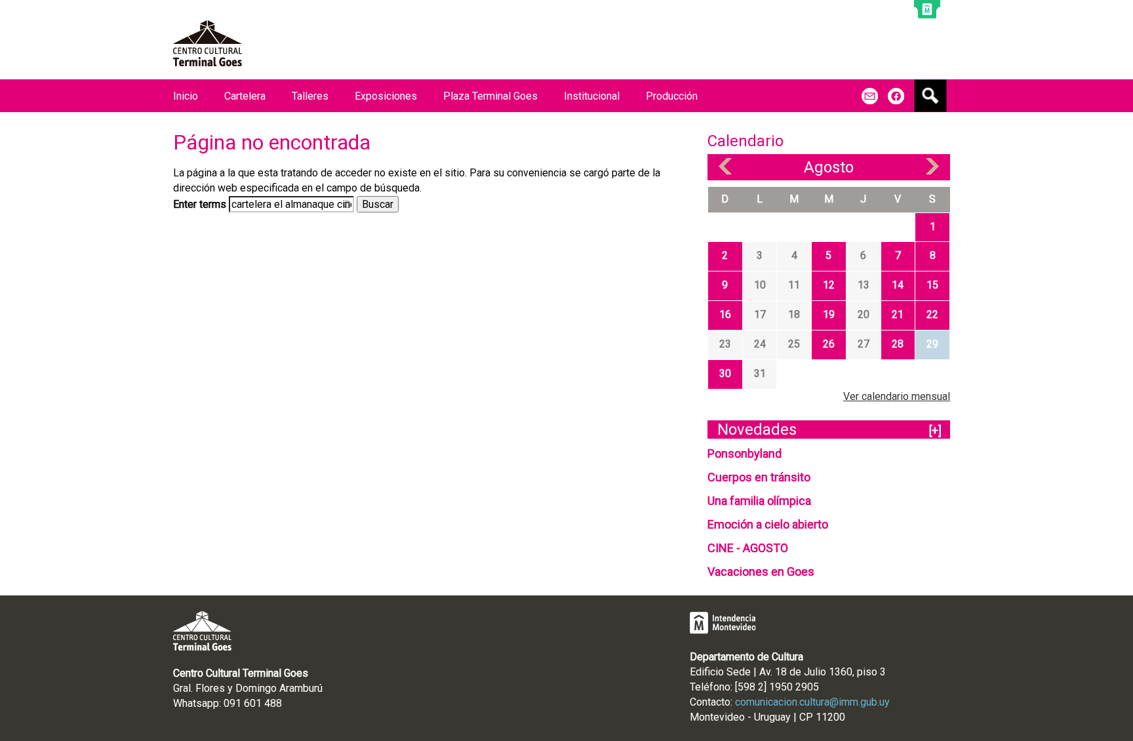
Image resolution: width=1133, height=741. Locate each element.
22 (932, 314)
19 (829, 314)
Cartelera (245, 96)
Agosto (829, 167)
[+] (935, 430)
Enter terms (201, 204)
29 (932, 344)
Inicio (185, 96)
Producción (672, 96)
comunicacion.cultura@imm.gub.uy (812, 702)
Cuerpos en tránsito (758, 477)
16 (725, 314)
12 (829, 285)
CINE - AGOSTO (747, 548)
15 (932, 285)
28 (898, 344)
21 (898, 314)
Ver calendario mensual (896, 396)
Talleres (310, 96)
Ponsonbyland (744, 453)
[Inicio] (207, 43)
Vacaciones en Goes (760, 571)
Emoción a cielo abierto (767, 524)
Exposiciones (386, 96)
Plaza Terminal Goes (490, 96)
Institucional (592, 96)
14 (898, 285)
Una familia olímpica (759, 501)
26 (829, 344)
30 (725, 373)
